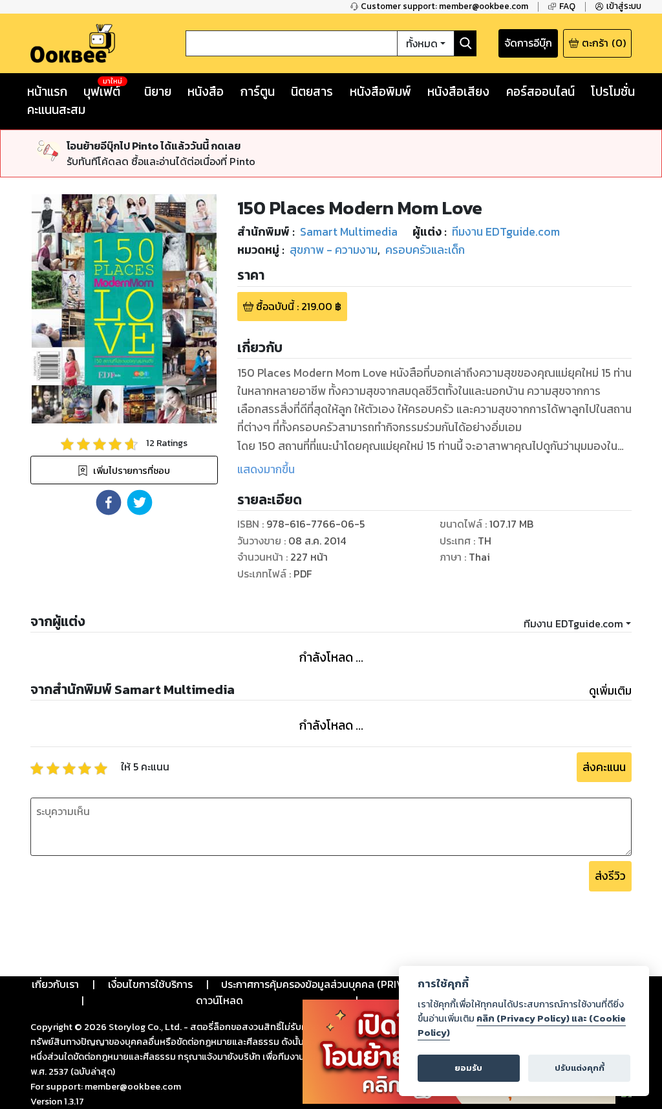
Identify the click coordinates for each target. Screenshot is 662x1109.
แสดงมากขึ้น (266, 469)
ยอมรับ (468, 1068)
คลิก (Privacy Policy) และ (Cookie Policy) (522, 1025)
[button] (109, 502)
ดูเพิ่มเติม (610, 690)
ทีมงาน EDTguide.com (573, 623)
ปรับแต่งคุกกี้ (579, 1068)
